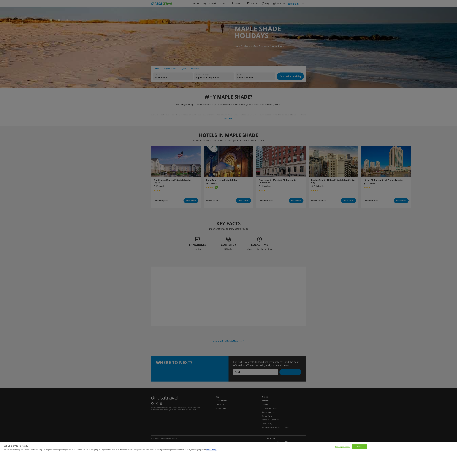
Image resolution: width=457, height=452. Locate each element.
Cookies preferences (342, 447)
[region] (228, 447)
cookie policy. (211, 449)
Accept (359, 447)
